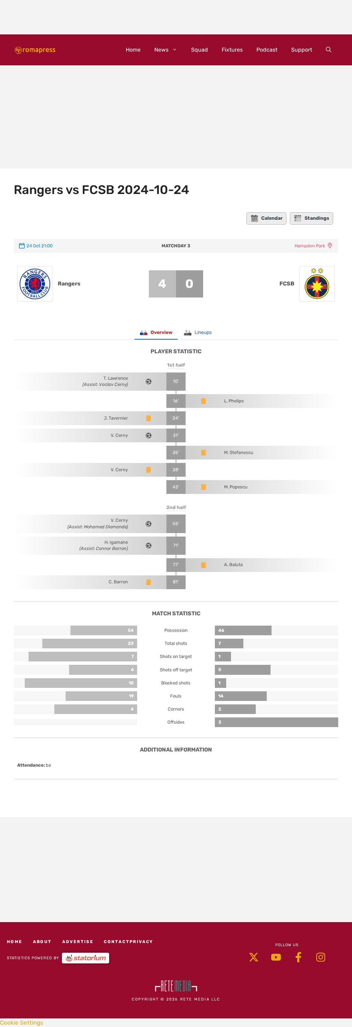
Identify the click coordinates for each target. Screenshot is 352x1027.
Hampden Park (310, 246)
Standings (317, 218)
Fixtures (232, 49)
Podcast (266, 49)
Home (133, 49)
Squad (199, 49)
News (161, 49)
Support (301, 49)
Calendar (272, 218)
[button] (328, 50)
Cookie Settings (21, 1022)
